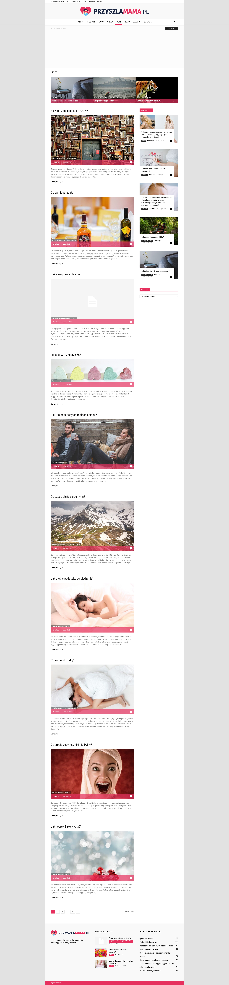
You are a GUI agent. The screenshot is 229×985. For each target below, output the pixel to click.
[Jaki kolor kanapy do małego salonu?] (92, 444)
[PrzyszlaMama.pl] (114, 11)
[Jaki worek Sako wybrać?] (92, 856)
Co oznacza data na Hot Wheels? (120, 938)
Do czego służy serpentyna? (68, 496)
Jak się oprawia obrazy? (65, 274)
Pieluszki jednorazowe (148, 942)
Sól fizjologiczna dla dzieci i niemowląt (155, 953)
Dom (119, 21)
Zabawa (144, 208)
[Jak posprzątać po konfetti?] (114, 90)
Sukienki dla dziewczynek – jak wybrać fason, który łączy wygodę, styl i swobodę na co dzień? (156, 134)
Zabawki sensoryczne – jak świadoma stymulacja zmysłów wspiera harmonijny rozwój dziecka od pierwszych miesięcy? (156, 201)
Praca (127, 21)
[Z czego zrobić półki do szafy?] (92, 140)
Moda (101, 21)
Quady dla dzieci (147, 240)
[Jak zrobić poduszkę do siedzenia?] (92, 608)
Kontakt (99, 1)
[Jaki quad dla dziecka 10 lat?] (159, 231)
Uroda (110, 21)
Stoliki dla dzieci (57, 97)
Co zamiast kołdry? (62, 660)
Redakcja (56, 162)
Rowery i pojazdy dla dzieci (150, 971)
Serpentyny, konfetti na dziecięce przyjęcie (108, 97)
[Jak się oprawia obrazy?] (92, 301)
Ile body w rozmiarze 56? (66, 355)
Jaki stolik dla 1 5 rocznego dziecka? (155, 271)
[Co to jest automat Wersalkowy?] (157, 90)
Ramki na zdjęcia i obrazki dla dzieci (63, 318)
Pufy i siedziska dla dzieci (60, 626)
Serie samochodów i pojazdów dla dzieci (120, 941)
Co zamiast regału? (63, 192)
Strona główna (76, 1)
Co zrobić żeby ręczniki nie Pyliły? (71, 744)
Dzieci (80, 21)
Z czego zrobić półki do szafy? (69, 111)
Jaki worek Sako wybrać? (66, 826)
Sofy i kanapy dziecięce (144, 97)
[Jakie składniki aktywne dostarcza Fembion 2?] (159, 163)
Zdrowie (148, 21)
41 (72, 912)
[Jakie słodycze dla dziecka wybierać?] (101, 952)
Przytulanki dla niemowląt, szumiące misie (156, 946)
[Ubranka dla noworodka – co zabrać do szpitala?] (101, 964)
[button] (175, 22)
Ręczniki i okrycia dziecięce (61, 381)
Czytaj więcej (56, 182)
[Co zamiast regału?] (92, 222)
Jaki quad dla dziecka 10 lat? (152, 237)
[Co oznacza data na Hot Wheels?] (101, 941)
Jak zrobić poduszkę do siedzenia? (72, 578)
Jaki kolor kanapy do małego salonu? (74, 415)
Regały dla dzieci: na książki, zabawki (64, 158)
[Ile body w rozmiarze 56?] (92, 373)
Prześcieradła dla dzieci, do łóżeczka (64, 708)
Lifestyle (90, 21)
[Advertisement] (114, 49)
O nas (85, 1)
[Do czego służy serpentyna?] (92, 526)
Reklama (92, 1)
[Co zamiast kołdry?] (92, 689)
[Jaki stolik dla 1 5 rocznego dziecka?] (72, 90)
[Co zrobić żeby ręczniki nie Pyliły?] (92, 774)
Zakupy (136, 21)
